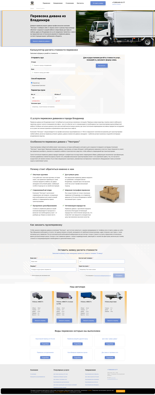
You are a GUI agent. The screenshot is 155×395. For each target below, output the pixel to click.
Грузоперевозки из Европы (92, 374)
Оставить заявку (98, 3)
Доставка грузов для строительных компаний (65, 384)
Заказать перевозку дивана (41, 41)
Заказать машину (40, 320)
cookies (90, 390)
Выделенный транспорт (38, 85)
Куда (32, 69)
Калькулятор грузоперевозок (37, 376)
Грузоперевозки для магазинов (61, 382)
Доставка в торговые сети (60, 379)
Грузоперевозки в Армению (92, 379)
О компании (70, 3)
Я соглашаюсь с (98, 275)
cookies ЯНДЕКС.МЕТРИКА (61, 391)
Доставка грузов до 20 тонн (61, 374)
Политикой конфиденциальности (102, 275)
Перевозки (46, 3)
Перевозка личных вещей (60, 387)
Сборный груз (36, 83)
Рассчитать (101, 65)
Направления (57, 3)
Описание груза (36, 103)
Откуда (33, 62)
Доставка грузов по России (92, 376)
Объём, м (57, 94)
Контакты (80, 3)
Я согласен (121, 391)
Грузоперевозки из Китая (91, 382)
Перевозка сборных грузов (60, 376)
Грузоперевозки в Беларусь (92, 384)
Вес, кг (33, 94)
